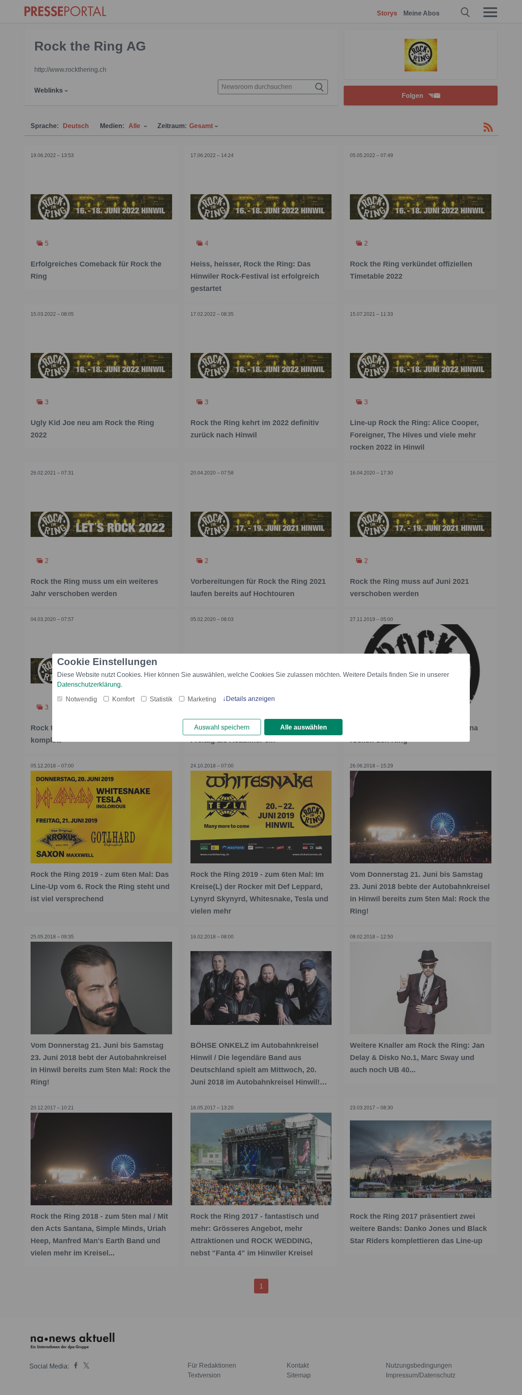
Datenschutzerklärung (89, 684)
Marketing (202, 699)
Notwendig (81, 699)
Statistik (161, 699)
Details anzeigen (250, 698)
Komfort (123, 699)
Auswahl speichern (222, 727)
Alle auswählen (303, 727)
